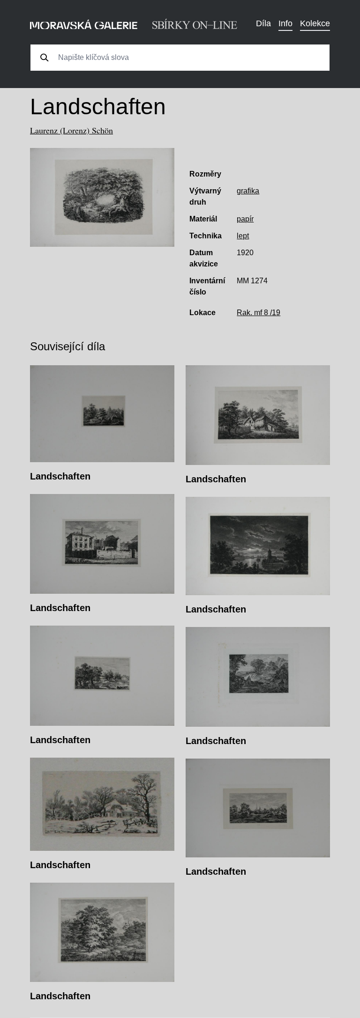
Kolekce (315, 23)
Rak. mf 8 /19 (258, 313)
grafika (248, 191)
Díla (263, 23)
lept (243, 236)
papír (245, 219)
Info (285, 23)
